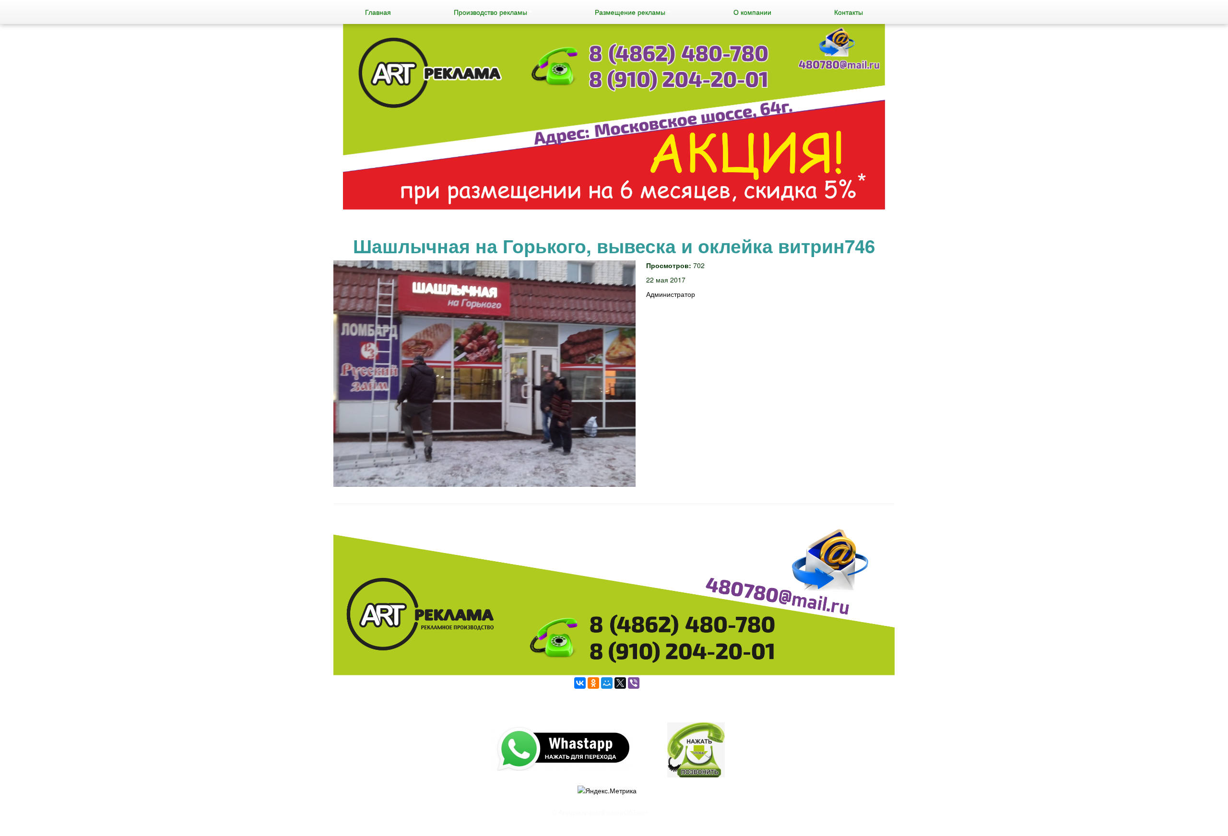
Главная (378, 12)
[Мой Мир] (607, 683)
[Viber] (633, 683)
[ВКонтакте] (580, 683)
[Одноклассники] (593, 683)
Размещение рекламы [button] (630, 12)
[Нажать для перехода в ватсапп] (614, 118)
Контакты (848, 12)
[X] (620, 683)
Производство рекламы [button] (490, 12)
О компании (752, 12)
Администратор (670, 294)
